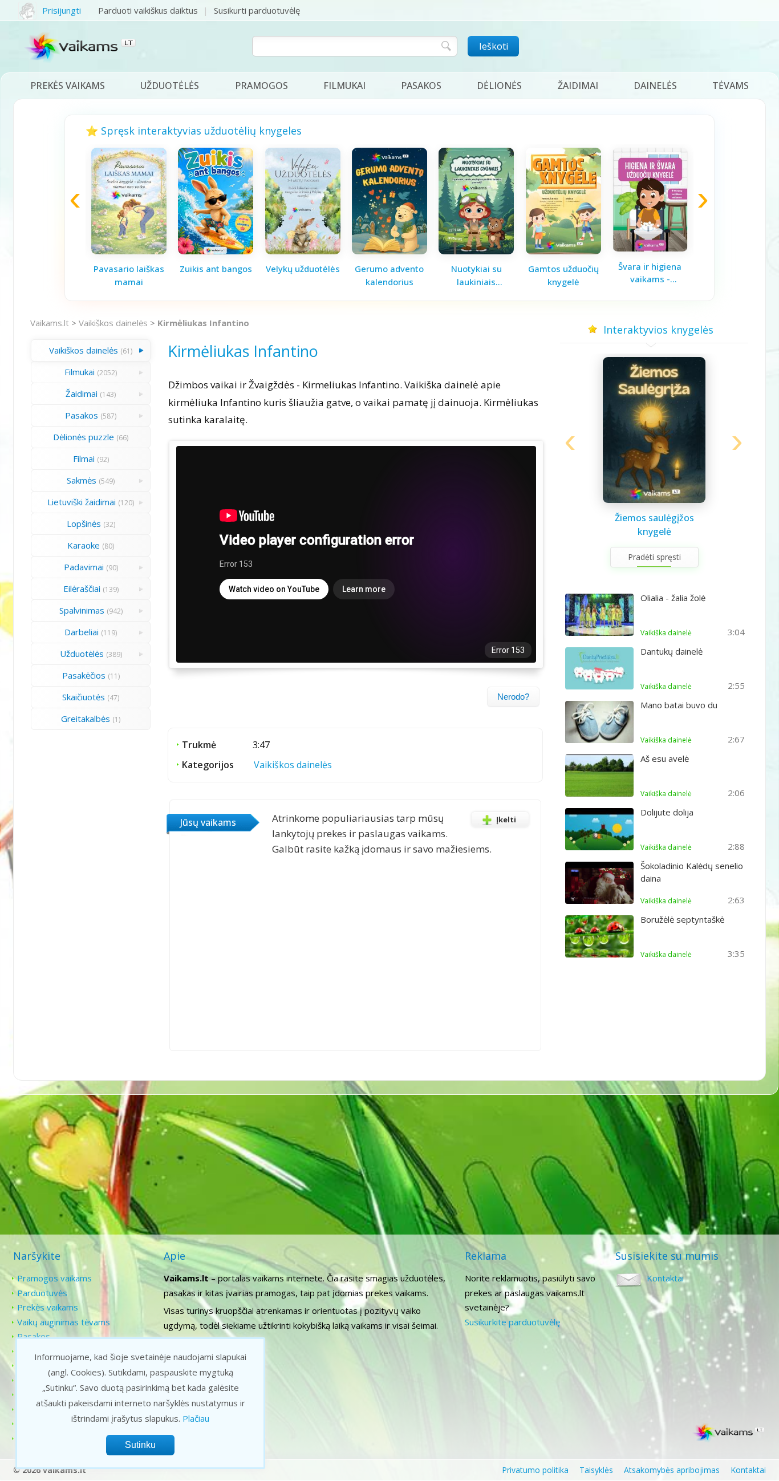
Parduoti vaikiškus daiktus (148, 10)
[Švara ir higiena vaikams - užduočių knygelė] (650, 248)
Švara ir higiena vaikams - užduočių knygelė (650, 273)
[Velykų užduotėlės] (302, 251)
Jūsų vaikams (208, 822)
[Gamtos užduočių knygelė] (563, 251)
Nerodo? (513, 696)
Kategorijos (208, 764)
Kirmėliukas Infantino (203, 322)
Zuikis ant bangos (216, 268)
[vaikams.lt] (80, 49)
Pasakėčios (84, 675)
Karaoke (83, 545)
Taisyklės (596, 1469)
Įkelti (506, 819)
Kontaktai (665, 1278)
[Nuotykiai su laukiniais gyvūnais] (476, 251)
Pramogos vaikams (54, 1278)
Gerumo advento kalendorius (389, 275)
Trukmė (199, 745)
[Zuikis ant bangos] (215, 251)
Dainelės (655, 85)
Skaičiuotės (83, 697)
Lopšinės (84, 523)
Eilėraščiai (81, 588)
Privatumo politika (535, 1469)
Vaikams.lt (49, 322)
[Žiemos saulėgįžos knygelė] (654, 499)
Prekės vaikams (67, 85)
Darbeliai (81, 632)
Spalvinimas (81, 610)
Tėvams (730, 85)
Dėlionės (499, 85)
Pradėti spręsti (654, 556)
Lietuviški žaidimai (81, 502)
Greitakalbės (85, 718)
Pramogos (261, 85)
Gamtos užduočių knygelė (563, 275)
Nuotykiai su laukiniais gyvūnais (476, 275)
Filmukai (344, 85)
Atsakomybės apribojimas (672, 1469)
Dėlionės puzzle (83, 437)
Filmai (84, 458)
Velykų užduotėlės (303, 268)
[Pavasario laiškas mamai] (129, 251)
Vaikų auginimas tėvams (63, 1322)
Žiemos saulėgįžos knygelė (654, 525)
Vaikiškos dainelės (113, 322)
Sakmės (81, 480)
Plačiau (195, 1418)
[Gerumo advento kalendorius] (389, 251)
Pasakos (421, 85)
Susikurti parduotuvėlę (257, 10)
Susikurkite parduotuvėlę (512, 1322)
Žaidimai (578, 85)
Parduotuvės (42, 1293)
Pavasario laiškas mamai (129, 275)
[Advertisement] (389, 1166)
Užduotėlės (169, 85)
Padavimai (84, 567)
